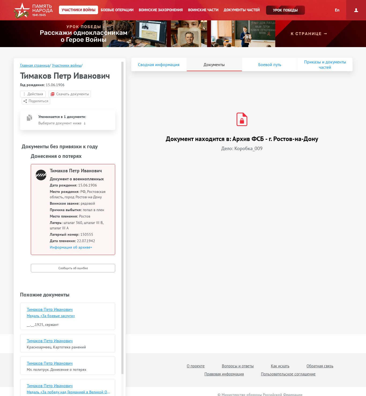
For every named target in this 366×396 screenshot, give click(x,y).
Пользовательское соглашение (288, 373)
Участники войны (66, 65)
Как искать (280, 365)
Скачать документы (72, 94)
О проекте (196, 365)
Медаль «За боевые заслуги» (51, 315)
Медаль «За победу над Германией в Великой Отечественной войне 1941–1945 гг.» (69, 392)
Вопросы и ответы (238, 365)
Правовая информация (224, 373)
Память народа (33, 11)
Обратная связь (320, 365)
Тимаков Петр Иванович (50, 309)
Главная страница (35, 65)
